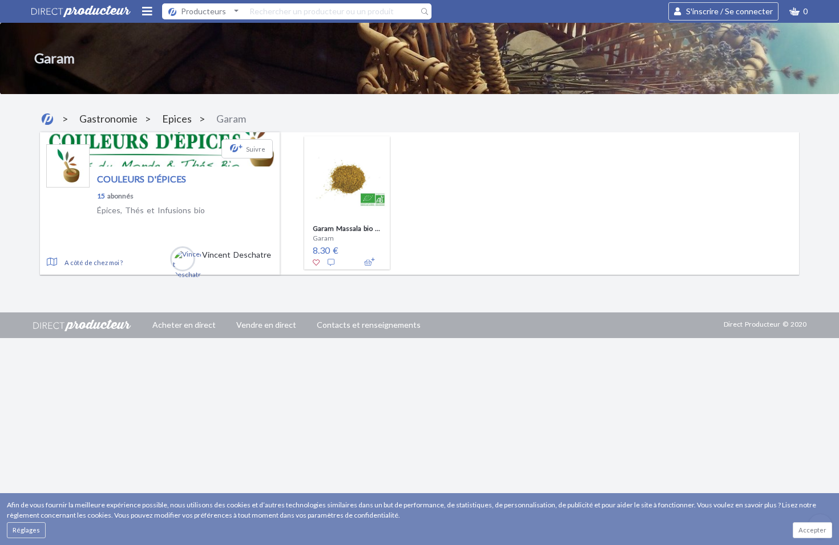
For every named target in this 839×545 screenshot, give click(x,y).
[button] (798, 11)
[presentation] (290, 200)
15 (101, 196)
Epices (177, 118)
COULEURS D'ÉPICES (141, 178)
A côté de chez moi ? (93, 262)
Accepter (812, 530)
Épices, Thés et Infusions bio (151, 210)
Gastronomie (108, 118)
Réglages (26, 530)
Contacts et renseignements (369, 325)
